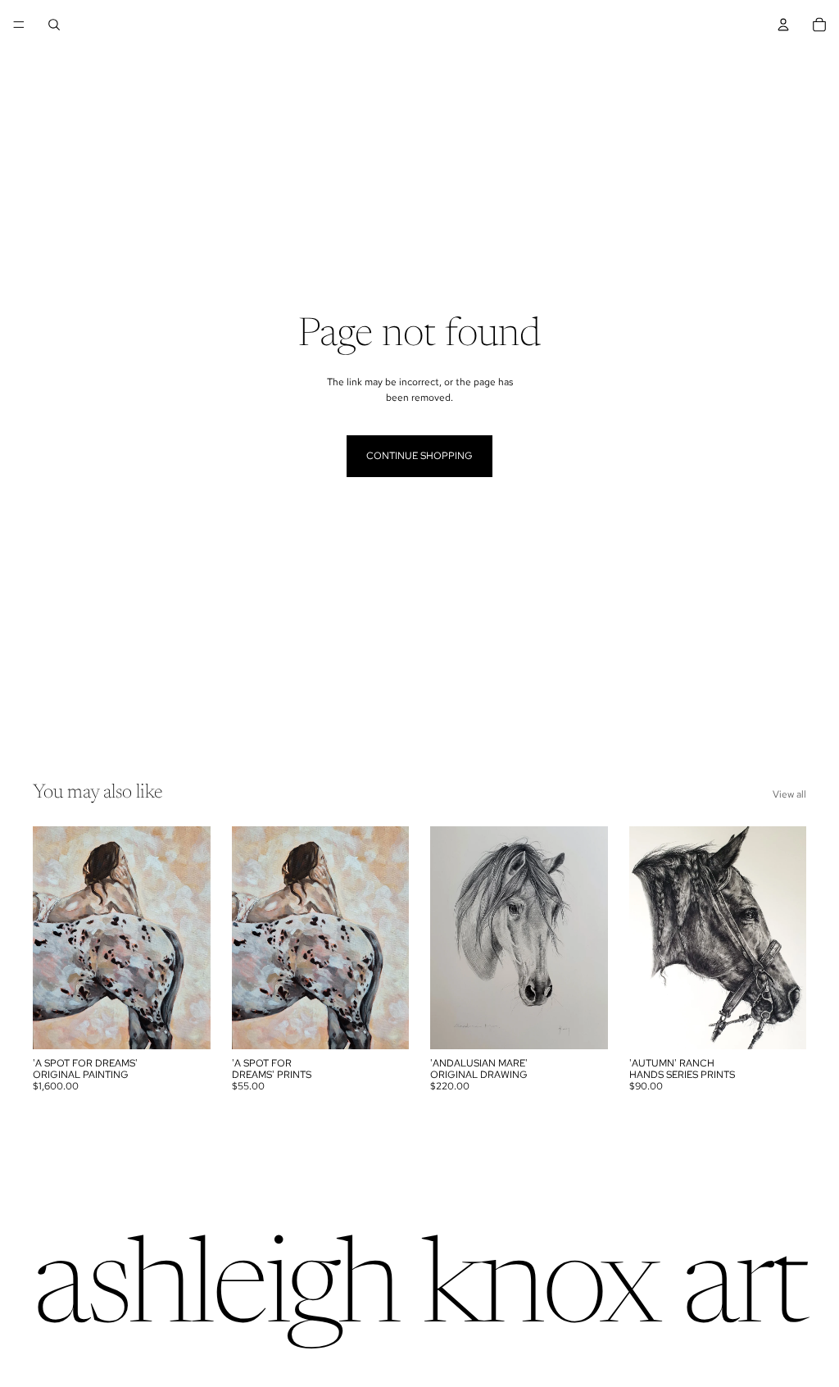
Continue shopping (419, 455)
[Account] (783, 25)
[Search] (54, 25)
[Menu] (19, 24)
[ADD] (185, 1024)
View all (789, 794)
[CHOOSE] (383, 1024)
